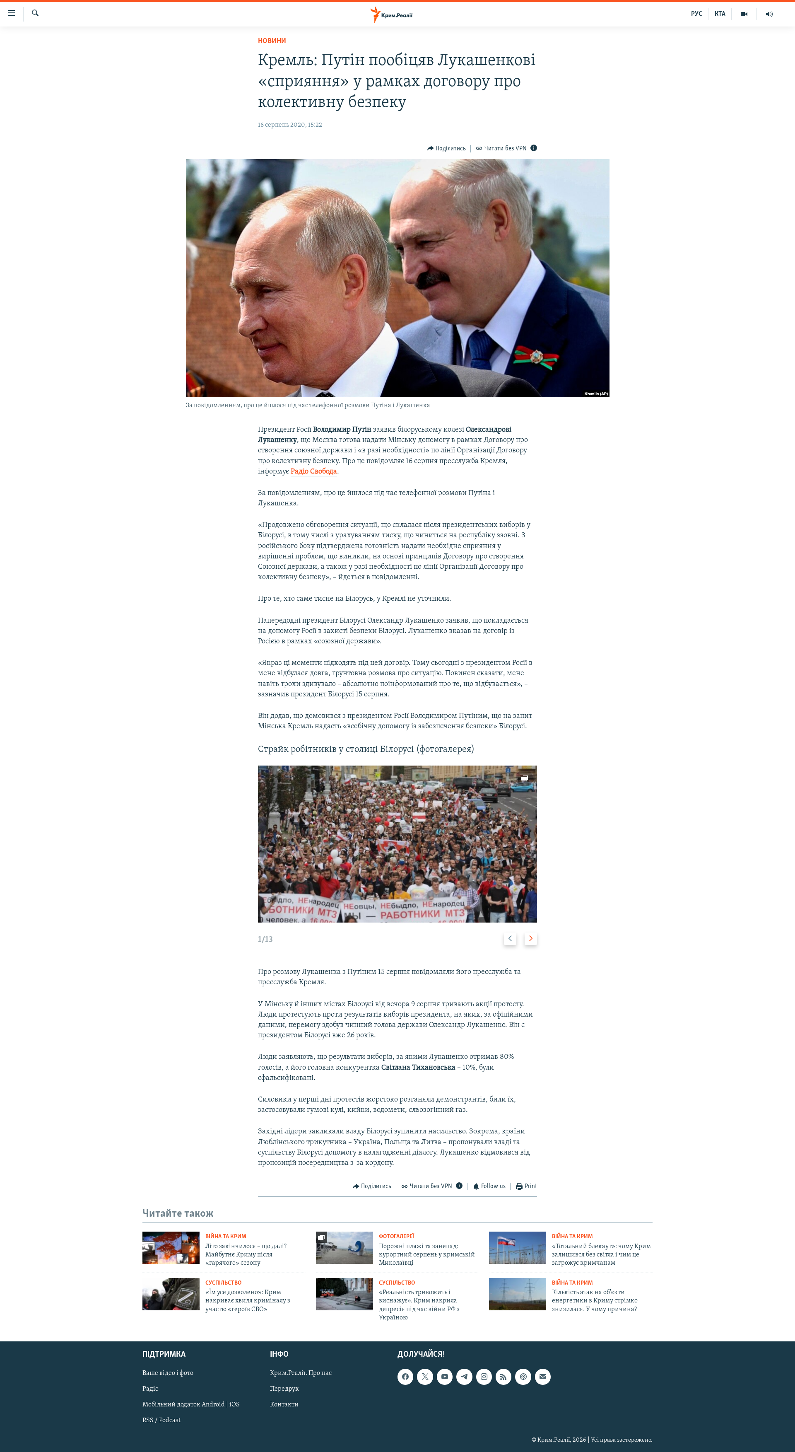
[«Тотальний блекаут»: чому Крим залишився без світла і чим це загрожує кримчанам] (517, 1248)
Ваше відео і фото (167, 1373)
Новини (272, 41)
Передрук (284, 1389)
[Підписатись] (543, 1376)
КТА (720, 14)
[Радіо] (769, 14)
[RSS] (503, 1376)
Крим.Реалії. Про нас (301, 1373)
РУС (696, 14)
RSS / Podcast (161, 1420)
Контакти (284, 1404)
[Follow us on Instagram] (484, 1376)
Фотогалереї (396, 1237)
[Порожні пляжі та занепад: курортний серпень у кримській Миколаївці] (344, 1248)
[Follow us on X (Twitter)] (425, 1376)
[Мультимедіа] (744, 14)
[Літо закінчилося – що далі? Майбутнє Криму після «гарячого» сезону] (171, 1248)
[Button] (446, 148)
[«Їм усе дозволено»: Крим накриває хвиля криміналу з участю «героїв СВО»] (171, 1294)
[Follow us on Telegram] (464, 1376)
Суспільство (223, 1283)
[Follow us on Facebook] (405, 1376)
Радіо (150, 1389)
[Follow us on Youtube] (445, 1376)
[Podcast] (523, 1376)
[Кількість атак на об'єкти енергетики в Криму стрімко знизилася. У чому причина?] (517, 1294)
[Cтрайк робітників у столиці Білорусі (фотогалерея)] (397, 844)
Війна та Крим (225, 1237)
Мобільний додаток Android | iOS (191, 1404)
